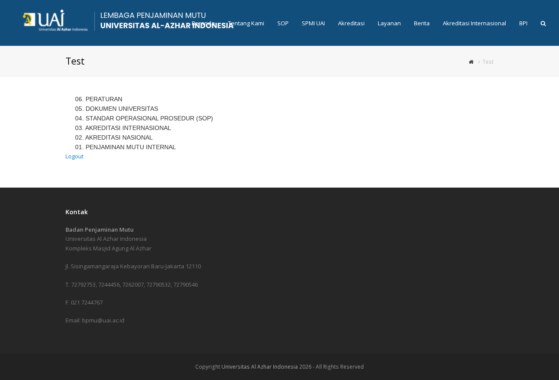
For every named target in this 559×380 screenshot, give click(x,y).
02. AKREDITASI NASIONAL (114, 137)
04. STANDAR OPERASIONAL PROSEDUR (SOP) (144, 118)
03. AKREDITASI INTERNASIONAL (123, 127)
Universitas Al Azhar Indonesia (259, 366)
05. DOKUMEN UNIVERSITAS (116, 108)
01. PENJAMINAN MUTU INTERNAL (125, 147)
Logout (74, 156)
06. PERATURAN (98, 99)
